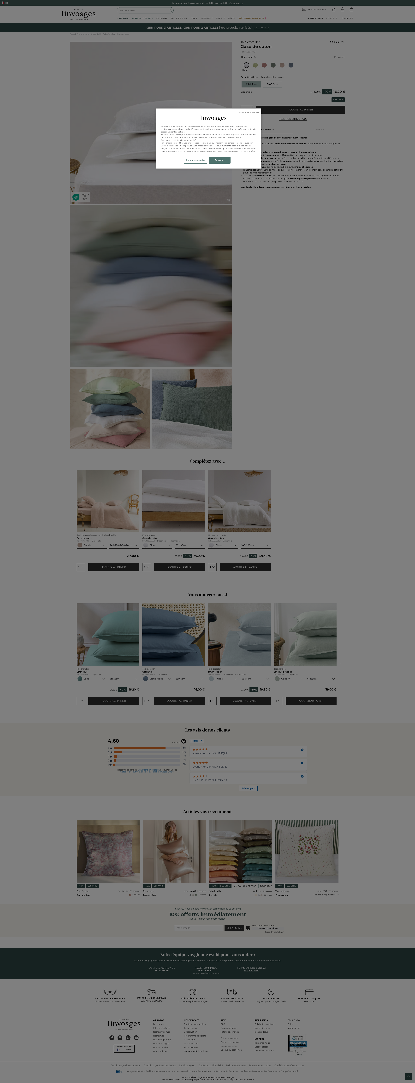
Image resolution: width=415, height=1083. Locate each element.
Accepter (220, 160)
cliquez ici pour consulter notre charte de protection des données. (223, 151)
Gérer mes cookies (195, 160)
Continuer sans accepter (248, 112)
